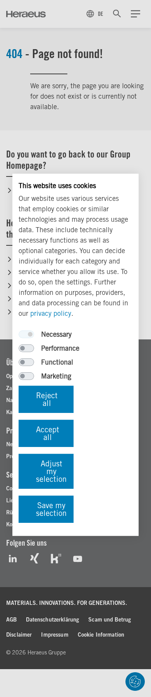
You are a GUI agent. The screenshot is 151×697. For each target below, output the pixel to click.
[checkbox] (26, 334)
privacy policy (50, 313)
